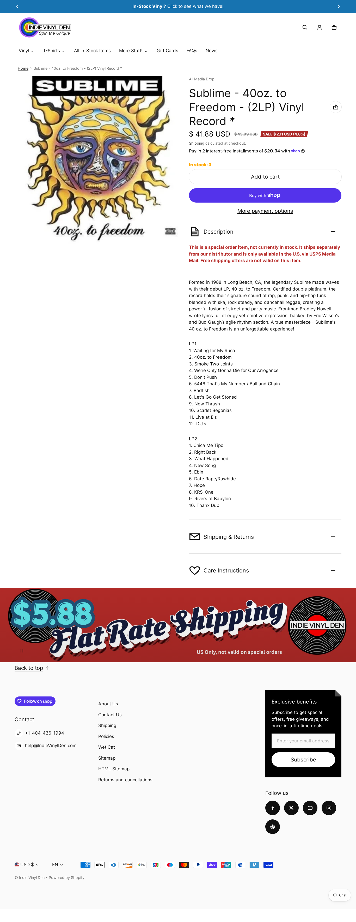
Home (23, 68)
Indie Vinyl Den (32, 877)
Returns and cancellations (125, 779)
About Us (108, 703)
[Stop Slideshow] (22, 650)
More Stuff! (131, 50)
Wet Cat (106, 747)
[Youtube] (310, 808)
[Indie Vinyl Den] (45, 27)
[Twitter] (291, 808)
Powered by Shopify (66, 877)
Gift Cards (167, 50)
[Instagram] (329, 808)
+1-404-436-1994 (44, 733)
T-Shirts (51, 50)
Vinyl (24, 50)
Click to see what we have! (178, 6)
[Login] (319, 27)
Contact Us (110, 714)
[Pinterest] (272, 826)
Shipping (196, 143)
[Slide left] (18, 6)
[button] (305, 27)
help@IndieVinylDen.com (51, 745)
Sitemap (106, 758)
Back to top (29, 668)
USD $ (27, 864)
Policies (106, 736)
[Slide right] (338, 6)
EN (55, 864)
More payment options (265, 211)
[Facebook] (272, 808)
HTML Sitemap (114, 768)
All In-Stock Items (92, 50)
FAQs (192, 50)
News (212, 50)
